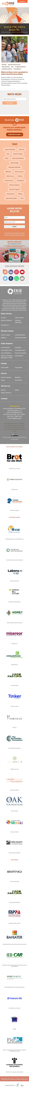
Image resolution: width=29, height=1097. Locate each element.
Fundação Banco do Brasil (14, 1008)
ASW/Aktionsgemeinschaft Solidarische (15, 539)
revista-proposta (15, 189)
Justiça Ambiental (10, 149)
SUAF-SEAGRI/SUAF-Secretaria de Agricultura (14, 987)
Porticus (14, 727)
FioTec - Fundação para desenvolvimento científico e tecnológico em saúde (14, 1050)
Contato (4, 399)
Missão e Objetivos (6, 320)
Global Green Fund (14, 769)
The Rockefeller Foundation (14, 748)
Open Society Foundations (14, 852)
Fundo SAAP (18, 367)
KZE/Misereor (14, 643)
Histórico (3, 317)
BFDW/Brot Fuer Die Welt (14, 468)
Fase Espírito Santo (6, 350)
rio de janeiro (19, 171)
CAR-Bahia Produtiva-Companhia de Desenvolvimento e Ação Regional (14, 966)
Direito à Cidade (5, 335)
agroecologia (14, 163)
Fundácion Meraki (14, 832)
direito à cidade (17, 154)
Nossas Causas (7, 331)
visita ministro (17, 69)
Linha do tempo (19, 317)
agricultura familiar (11, 198)
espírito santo (9, 180)
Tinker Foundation (15, 706)
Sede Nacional (19, 356)
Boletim (20, 176)
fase (8, 154)
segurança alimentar (20, 66)
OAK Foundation (14, 811)
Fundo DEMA (4, 367)
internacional (10, 194)
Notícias (3, 390)
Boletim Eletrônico (6, 393)
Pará (12, 66)
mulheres (8, 171)
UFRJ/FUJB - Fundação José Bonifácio (14, 1072)
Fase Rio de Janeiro (20, 353)
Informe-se (5, 386)
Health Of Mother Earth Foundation (14, 622)
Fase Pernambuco (6, 353)
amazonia (4, 64)
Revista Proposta (6, 377)
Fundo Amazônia (14, 685)
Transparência (5, 325)
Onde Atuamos (7, 343)
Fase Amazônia (5, 347)
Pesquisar (9, 103)
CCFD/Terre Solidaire (14, 510)
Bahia (6, 158)
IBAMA (14, 1029)
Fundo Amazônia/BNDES (14, 902)
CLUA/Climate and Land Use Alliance (14, 560)
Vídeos (3, 380)
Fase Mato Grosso (20, 350)
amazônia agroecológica (14, 64)
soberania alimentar (7, 69)
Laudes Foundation (14, 790)
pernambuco (20, 180)
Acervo (4, 373)
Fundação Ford (14, 489)
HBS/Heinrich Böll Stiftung (14, 601)
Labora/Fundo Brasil (14, 581)
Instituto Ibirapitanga (14, 881)
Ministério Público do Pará (14, 923)
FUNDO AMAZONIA (6, 66)
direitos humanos (14, 185)
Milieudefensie (14, 664)
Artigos (17, 390)
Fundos (4, 364)
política (20, 194)
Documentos (18, 380)
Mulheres (3, 337)
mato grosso (10, 176)
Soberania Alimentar (20, 337)
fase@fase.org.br (16, 418)
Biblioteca (18, 377)
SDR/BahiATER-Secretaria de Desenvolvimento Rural (14, 944)
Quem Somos (6, 314)
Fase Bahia (18, 347)
